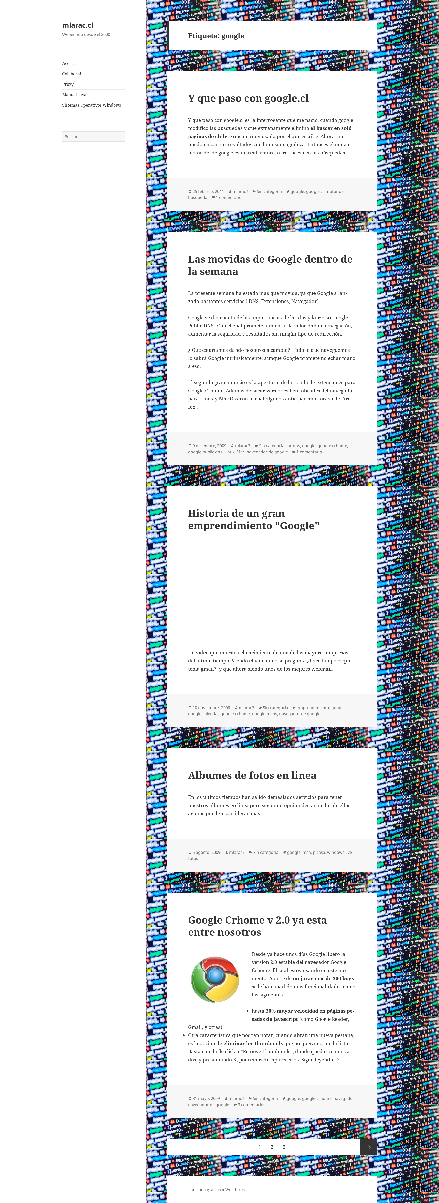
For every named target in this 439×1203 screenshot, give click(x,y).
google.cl (315, 191)
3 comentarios (251, 1104)
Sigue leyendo (320, 1059)
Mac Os (227, 398)
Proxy (68, 84)
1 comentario (229, 197)
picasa (319, 852)
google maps (264, 713)
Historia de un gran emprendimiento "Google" (254, 519)
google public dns (205, 452)
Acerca (69, 63)
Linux (207, 398)
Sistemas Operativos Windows (91, 105)
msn (307, 852)
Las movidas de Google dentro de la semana (270, 265)
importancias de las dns (278, 317)
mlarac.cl (77, 25)
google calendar (203, 713)
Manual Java (74, 94)
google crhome (332, 445)
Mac (241, 452)
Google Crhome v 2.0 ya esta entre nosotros (257, 926)
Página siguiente (368, 1147)
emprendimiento (313, 707)
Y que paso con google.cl (248, 98)
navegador (344, 1098)
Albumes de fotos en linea (252, 775)
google (297, 191)
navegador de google (267, 452)
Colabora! (71, 74)
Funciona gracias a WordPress (217, 1189)
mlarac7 (240, 191)
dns (296, 445)
